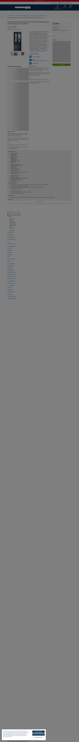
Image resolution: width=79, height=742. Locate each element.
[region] (24, 734)
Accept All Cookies (38, 731)
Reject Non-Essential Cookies (38, 734)
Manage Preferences (38, 737)
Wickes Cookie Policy (16, 736)
